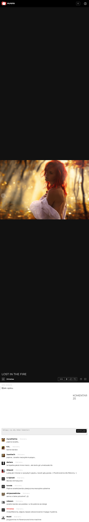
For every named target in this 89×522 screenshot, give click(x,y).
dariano (10, 462)
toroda (9, 485)
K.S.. (8, 447)
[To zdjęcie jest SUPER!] (67, 379)
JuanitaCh (11, 454)
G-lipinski (11, 478)
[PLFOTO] (8, 4)
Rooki (9, 517)
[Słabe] (75, 379)
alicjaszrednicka (13, 493)
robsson (10, 501)
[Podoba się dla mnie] (71, 379)
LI (3, 379)
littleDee (10, 379)
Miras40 (10, 470)
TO (3, 487)
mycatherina (12, 439)
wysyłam (81, 431)
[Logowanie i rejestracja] (85, 4)
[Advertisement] (37, 410)
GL (3, 479)
